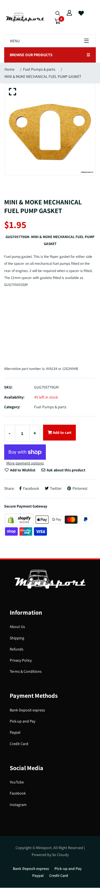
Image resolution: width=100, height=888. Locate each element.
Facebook (18, 793)
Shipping (17, 637)
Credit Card (19, 743)
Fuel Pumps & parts (39, 69)
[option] (50, 129)
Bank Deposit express (27, 710)
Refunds (16, 649)
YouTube (17, 782)
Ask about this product (65, 470)
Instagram (18, 804)
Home (9, 69)
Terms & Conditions (26, 671)
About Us (17, 626)
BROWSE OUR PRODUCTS (50, 54)
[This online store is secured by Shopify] (19, 519)
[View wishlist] (81, 13)
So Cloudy (60, 854)
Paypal (15, 732)
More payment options (25, 463)
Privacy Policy (21, 660)
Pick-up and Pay (22, 721)
